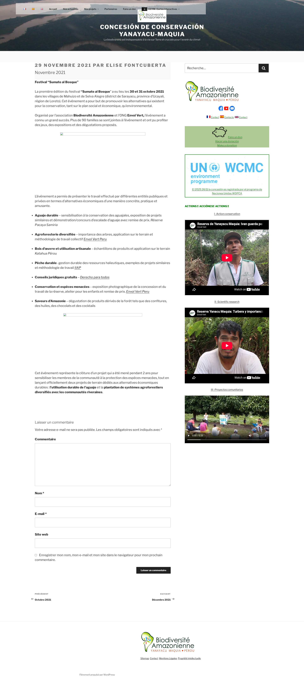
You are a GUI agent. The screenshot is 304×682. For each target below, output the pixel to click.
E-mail (41, 514)
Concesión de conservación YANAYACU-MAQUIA (152, 30)
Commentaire (45, 439)
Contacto (229, 117)
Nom (39, 493)
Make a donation (227, 145)
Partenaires (110, 9)
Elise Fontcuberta (136, 65)
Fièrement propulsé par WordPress (97, 674)
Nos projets (90, 9)
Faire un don (129, 9)
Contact (215, 117)
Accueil (53, 9)
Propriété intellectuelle (189, 658)
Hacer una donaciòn (227, 141)
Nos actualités (70, 9)
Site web (41, 534)
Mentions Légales (168, 658)
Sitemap (144, 658)
